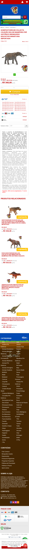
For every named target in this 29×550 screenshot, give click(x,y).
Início (3, 27)
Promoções (19, 388)
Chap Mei (4, 381)
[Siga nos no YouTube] (13, 502)
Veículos (18, 430)
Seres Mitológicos (21, 412)
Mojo (17, 367)
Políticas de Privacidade (8, 463)
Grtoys (4, 428)
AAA (3, 342)
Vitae (17, 433)
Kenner (18, 351)
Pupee (18, 393)
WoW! (18, 437)
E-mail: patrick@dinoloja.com (9, 498)
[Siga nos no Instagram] (16, 502)
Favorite (4, 421)
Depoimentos (5, 456)
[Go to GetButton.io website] (25, 548)
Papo (17, 374)
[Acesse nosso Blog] (18, 502)
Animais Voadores (7, 370)
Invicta (4, 440)
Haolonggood (6, 430)
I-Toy (3, 442)
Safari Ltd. (19, 405)
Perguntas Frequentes (8, 461)
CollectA (7, 27)
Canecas (4, 379)
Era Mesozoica (6, 414)
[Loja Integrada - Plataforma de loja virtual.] (14, 537)
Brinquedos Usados (7, 454)
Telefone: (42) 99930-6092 (8, 495)
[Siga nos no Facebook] (11, 502)
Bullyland (4, 377)
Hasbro (4, 435)
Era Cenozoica (6, 412)
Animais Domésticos (7, 349)
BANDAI (4, 372)
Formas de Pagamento (8, 458)
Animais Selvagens (7, 367)
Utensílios (19, 428)
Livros (18, 356)
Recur (18, 400)
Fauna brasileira (6, 419)
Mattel (18, 363)
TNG (17, 419)
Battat (3, 374)
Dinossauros (5, 407)
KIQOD (18, 353)
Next (26, 21)
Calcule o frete (4, 125)
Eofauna (4, 409)
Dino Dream (5, 402)
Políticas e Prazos (7, 465)
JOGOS (18, 344)
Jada (17, 342)
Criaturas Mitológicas (8, 393)
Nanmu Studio (20, 370)
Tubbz (18, 426)
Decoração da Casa (7, 400)
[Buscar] (21, 17)
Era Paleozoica (6, 416)
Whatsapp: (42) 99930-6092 (9, 496)
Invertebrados (6, 437)
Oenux (18, 372)
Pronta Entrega (20, 391)
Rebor (18, 398)
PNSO (18, 386)
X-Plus (18, 440)
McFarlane (19, 365)
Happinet (4, 433)
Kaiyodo (18, 349)
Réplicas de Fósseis (22, 402)
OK (26, 125)
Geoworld (4, 423)
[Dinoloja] (14, 10)
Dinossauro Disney (7, 405)
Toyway (18, 423)
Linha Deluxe (12, 27)
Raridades (19, 395)
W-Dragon (19, 435)
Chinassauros (6, 384)
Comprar (16, 92)
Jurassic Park (20, 346)
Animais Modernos (7, 360)
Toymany (18, 421)
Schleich (18, 407)
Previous (3, 22)
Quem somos (5, 468)
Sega (17, 409)
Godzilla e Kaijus (6, 426)
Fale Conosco (6, 451)
